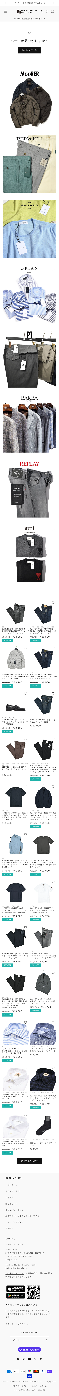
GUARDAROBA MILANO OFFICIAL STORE (26, 1382)
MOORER (28, 131)
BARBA (28, 456)
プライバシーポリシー (15, 1210)
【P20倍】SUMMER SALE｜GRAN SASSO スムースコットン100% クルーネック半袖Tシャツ (15, 910)
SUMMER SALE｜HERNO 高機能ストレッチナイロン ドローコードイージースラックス (15, 956)
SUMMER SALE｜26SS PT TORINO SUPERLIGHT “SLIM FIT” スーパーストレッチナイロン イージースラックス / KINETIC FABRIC (43, 768)
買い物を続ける (29, 50)
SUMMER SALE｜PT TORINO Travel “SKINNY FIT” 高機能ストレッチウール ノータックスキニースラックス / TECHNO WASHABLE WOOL (15, 1003)
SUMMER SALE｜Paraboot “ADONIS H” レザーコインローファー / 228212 (15, 722)
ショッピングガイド (14, 1222)
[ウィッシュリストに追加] (25, 602)
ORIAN (28, 326)
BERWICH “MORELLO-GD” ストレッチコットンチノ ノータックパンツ (15, 769)
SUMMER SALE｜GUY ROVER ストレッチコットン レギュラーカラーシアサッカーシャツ (43, 1098)
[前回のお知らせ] (5, 3)
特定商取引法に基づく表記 (25, 1390)
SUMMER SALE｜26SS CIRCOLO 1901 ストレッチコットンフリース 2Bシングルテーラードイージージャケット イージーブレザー (43, 816)
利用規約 (9, 1197)
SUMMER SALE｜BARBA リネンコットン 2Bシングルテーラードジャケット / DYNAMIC (15, 676)
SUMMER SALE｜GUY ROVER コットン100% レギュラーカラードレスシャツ (15, 1096)
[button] (5, 11)
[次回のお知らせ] (54, 3)
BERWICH (28, 196)
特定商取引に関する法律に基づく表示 (22, 1216)
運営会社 (9, 1228)
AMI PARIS (28, 586)
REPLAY (28, 521)
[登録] (46, 1340)
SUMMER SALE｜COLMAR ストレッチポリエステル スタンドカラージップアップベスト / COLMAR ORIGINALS (15, 863)
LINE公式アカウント (14, 1273)
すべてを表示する (29, 1161)
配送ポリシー (44, 1386)
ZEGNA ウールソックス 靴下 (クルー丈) (43, 1144)
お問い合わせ (11, 1185)
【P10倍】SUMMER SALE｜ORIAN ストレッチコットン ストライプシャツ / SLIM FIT (15, 1051)
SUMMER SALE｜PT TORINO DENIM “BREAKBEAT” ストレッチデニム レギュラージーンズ (15, 631)
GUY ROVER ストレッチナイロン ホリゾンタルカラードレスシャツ (43, 1050)
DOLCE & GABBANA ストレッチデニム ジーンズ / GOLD (43, 721)
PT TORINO (28, 391)
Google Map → (12, 1259)
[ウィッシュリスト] (46, 11)
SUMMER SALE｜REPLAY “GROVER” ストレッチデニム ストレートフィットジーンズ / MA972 (43, 956)
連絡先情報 (42, 1390)
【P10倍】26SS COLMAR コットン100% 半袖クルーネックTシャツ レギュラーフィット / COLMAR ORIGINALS (15, 816)
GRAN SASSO (28, 261)
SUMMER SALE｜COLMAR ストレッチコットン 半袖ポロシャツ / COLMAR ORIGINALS (42, 910)
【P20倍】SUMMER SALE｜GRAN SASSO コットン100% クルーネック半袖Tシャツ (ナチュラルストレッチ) (43, 863)
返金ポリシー (11, 1204)
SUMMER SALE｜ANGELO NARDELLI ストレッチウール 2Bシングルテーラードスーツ (42, 1001)
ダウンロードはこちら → (16, 1324)
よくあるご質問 (12, 1191)
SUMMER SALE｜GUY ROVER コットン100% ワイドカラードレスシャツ (15, 1143)
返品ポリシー (51, 1382)
